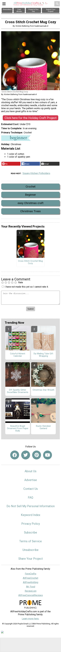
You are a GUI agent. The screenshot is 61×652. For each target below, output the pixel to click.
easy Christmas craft (30, 203)
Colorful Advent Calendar (17, 355)
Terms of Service (30, 541)
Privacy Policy (30, 523)
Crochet (30, 186)
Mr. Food (30, 586)
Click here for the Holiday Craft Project (31, 118)
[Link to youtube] (47, 455)
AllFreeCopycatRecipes (30, 595)
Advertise (30, 480)
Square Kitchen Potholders (36, 173)
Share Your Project (30, 558)
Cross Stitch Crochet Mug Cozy (30, 262)
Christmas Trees (30, 211)
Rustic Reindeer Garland (43, 427)
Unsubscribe (30, 550)
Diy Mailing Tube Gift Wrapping (43, 355)
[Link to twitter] (25, 455)
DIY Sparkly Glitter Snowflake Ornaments (17, 391)
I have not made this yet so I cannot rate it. (26, 286)
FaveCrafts (30, 573)
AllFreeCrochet (30, 578)
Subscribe (30, 532)
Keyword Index (30, 515)
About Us (30, 471)
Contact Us (30, 489)
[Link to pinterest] (36, 455)
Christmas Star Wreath (43, 390)
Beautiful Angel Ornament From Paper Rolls (17, 428)
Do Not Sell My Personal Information (31, 506)
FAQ (30, 497)
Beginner (30, 194)
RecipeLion (30, 591)
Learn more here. (30, 618)
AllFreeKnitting (30, 582)
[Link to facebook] (14, 455)
